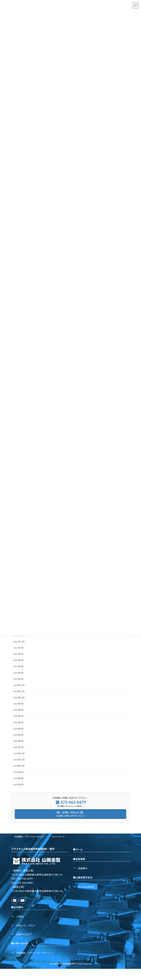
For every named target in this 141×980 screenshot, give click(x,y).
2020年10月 (19, 697)
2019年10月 (19, 766)
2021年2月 (18, 673)
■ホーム (78, 849)
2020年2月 (18, 741)
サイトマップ (58, 836)
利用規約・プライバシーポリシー (29, 836)
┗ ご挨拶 (17, 916)
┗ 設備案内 (80, 868)
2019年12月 (19, 753)
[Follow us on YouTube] (22, 900)
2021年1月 (18, 679)
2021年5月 (18, 654)
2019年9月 (18, 772)
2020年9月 (18, 703)
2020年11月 (19, 691)
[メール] (14, 900)
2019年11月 (19, 759)
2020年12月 (19, 685)
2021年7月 (18, 648)
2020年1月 (18, 747)
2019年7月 (18, 784)
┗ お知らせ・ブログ (23, 925)
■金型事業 (79, 859)
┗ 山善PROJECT (21, 934)
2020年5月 (18, 722)
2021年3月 (18, 666)
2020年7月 (18, 716)
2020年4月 (18, 728)
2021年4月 (18, 660)
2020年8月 (18, 710)
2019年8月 (18, 778)
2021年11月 (19, 641)
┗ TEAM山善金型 (83, 886)
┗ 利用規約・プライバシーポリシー (31, 952)
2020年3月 (18, 735)
